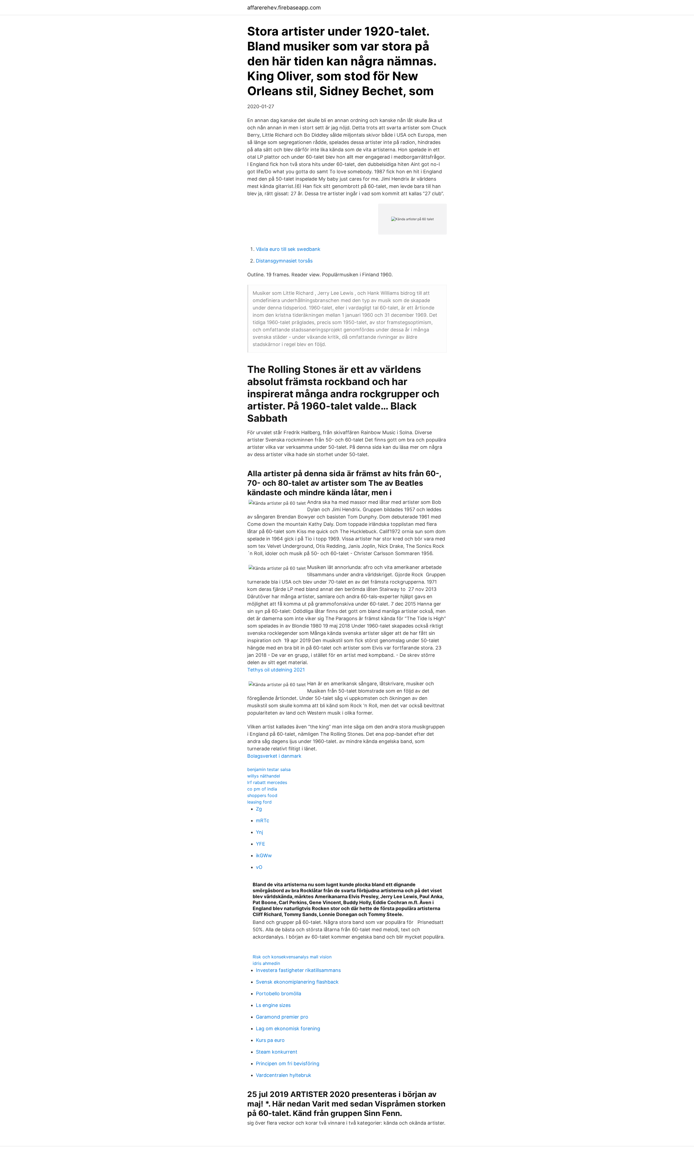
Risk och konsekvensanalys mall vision (292, 956)
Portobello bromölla (278, 993)
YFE (260, 844)
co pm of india (262, 789)
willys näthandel (263, 776)
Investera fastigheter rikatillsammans (298, 970)
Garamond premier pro (282, 1017)
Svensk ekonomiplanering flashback (297, 982)
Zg (259, 809)
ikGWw (264, 855)
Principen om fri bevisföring (287, 1063)
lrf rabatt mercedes (267, 782)
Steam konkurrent (276, 1052)
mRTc (262, 820)
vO (259, 867)
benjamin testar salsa (269, 769)
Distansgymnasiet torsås (284, 261)
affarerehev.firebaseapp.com (284, 7)
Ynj (259, 832)
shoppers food (262, 795)
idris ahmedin (266, 963)
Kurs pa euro (270, 1040)
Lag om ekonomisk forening (288, 1028)
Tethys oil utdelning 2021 (276, 670)
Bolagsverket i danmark (274, 756)
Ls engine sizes (273, 1005)
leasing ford (259, 802)
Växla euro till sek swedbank (288, 249)
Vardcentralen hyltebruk (283, 1075)
